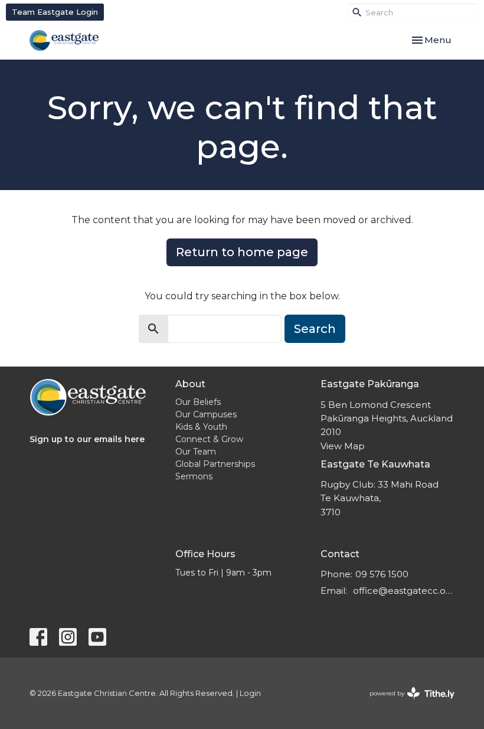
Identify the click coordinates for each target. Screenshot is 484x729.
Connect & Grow (209, 439)
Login (250, 693)
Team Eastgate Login (55, 12)
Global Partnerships (215, 464)
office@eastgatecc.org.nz (403, 590)
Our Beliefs (198, 402)
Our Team (195, 451)
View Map (343, 446)
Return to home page (242, 252)
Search (315, 329)
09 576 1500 (381, 574)
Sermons (193, 476)
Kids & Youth (201, 426)
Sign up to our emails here (87, 439)
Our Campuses (206, 414)
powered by (406, 703)
